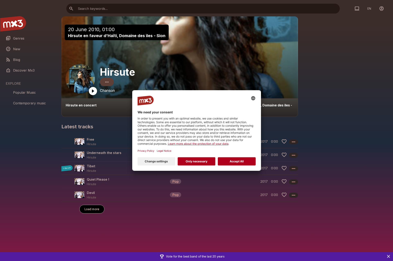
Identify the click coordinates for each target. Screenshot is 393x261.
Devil (91, 193)
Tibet (91, 166)
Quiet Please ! (98, 179)
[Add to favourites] (284, 141)
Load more (92, 209)
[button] (179, 181)
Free (90, 139)
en (369, 8)
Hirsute (117, 72)
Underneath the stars (104, 153)
